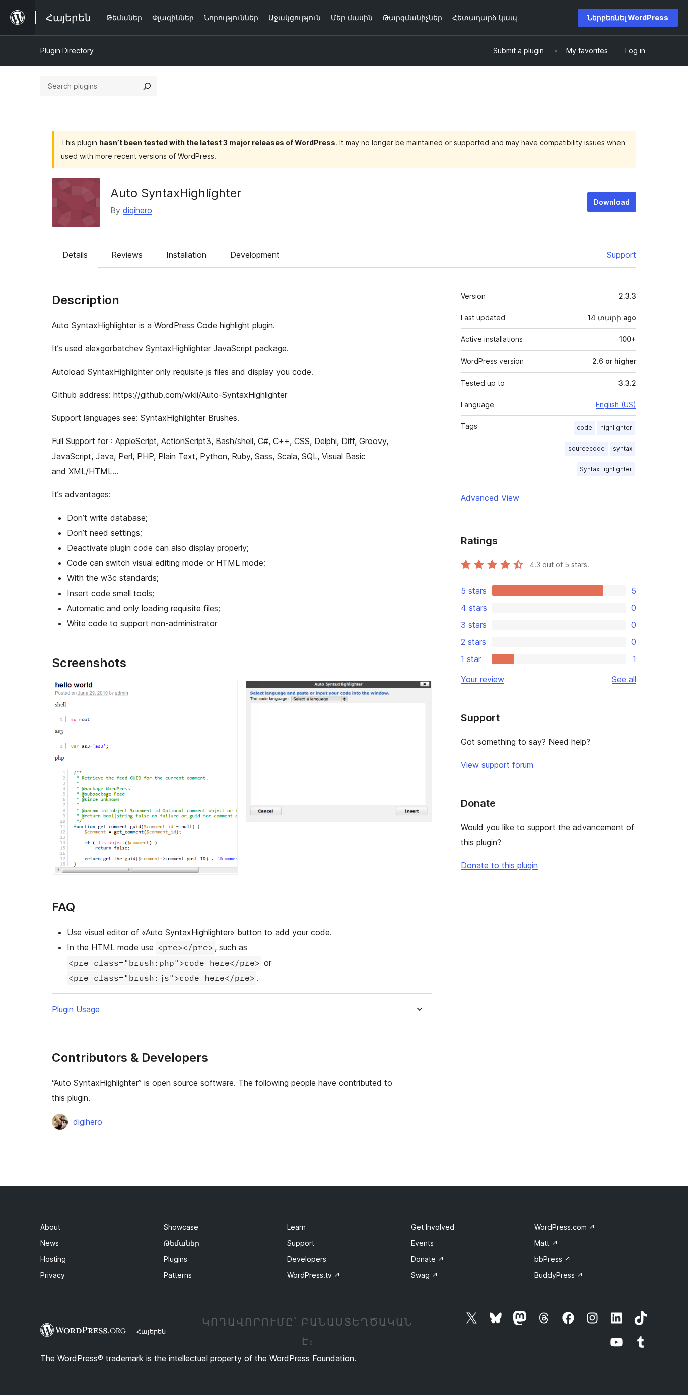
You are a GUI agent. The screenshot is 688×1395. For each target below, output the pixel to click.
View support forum (497, 765)
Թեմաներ (181, 1243)
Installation (186, 255)
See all (624, 679)
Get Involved (432, 1227)
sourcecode (586, 448)
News (49, 1243)
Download (612, 202)
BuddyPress (558, 1275)
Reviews (127, 255)
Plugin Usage (76, 1009)
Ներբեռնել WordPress (627, 17)
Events (422, 1243)
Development (255, 255)
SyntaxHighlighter (606, 469)
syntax (622, 448)
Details (75, 255)
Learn (296, 1227)
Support (621, 255)
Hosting (53, 1259)
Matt (546, 1243)
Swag (424, 1275)
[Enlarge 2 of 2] (418, 694)
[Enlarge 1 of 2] (224, 694)
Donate (427, 1259)
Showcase (181, 1227)
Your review (482, 679)
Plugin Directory (67, 50)
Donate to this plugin (499, 865)
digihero (137, 210)
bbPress (552, 1259)
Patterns (178, 1275)
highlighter (616, 427)
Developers (306, 1259)
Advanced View (490, 498)
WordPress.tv (313, 1275)
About (50, 1227)
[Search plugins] (147, 86)
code (584, 427)
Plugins (175, 1259)
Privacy (52, 1275)
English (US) (616, 404)
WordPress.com (564, 1227)
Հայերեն (151, 1331)
